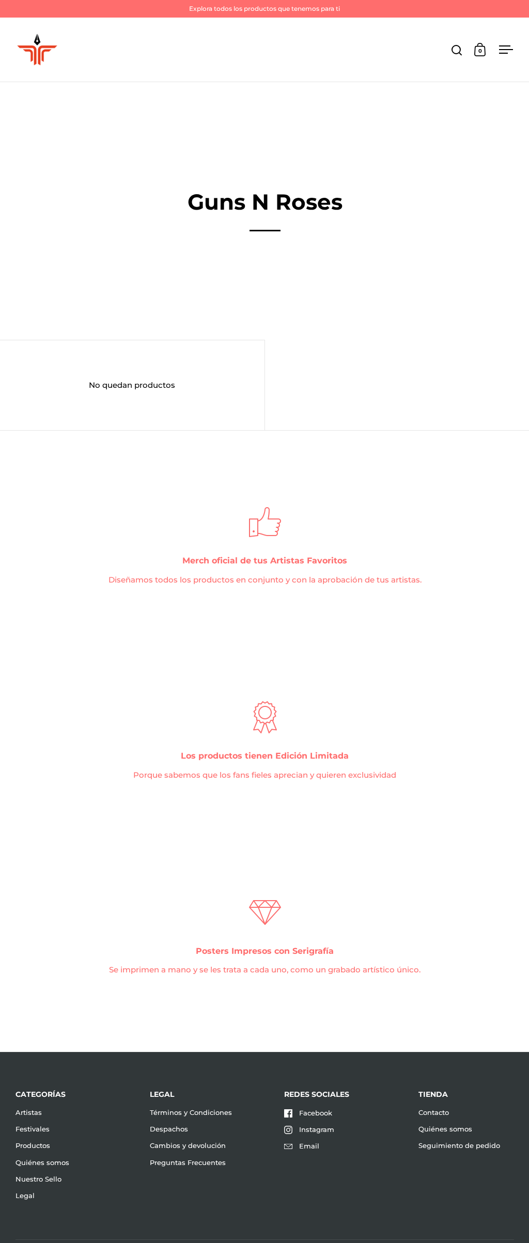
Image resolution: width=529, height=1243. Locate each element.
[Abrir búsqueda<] (457, 49)
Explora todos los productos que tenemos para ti (264, 8)
